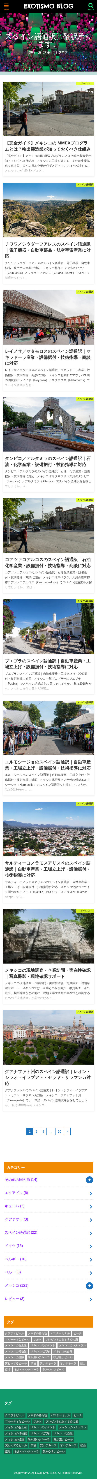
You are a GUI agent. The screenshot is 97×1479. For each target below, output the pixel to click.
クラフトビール (14, 1333)
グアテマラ (16, 1219)
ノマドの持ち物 (37, 1333)
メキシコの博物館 (16, 1351)
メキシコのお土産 (16, 1345)
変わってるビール (16, 1363)
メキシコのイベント (43, 1345)
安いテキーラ (48, 1363)
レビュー (14, 1299)
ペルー (13, 1272)
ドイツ (14, 1246)
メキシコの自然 (62, 1351)
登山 (82, 1363)
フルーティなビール (17, 1339)
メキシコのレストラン (72, 1345)
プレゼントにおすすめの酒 (61, 1339)
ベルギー (15, 1259)
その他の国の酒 (21, 1180)
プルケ (37, 1339)
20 (59, 1131)
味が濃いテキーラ (39, 1357)
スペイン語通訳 (21, 1232)
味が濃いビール (62, 1357)
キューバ (14, 1206)
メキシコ (16, 1285)
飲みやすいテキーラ (26, 1369)
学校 (33, 1363)
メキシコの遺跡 (14, 1357)
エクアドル (16, 1193)
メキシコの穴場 (40, 1351)
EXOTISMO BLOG (48, 6)
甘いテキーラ (68, 1363)
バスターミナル (60, 1333)
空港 (7, 1369)
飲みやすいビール (53, 1369)
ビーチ (78, 1333)
